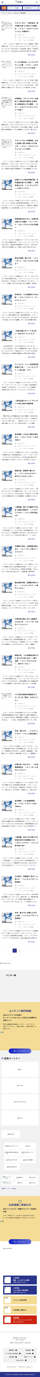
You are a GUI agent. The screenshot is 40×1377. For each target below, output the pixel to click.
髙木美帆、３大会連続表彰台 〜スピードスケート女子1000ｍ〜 (26, 803)
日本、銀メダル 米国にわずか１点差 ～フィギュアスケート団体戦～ (26, 915)
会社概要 (28, 1353)
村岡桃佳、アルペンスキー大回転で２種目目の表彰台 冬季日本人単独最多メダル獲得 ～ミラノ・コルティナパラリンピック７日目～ (26, 104)
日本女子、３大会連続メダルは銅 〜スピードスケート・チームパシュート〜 (26, 297)
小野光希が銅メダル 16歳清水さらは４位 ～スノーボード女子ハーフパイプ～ (26, 622)
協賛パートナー (28, 1357)
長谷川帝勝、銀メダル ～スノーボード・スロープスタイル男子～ (26, 261)
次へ (25, 951)
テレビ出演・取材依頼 (11, 1353)
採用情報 (11, 1357)
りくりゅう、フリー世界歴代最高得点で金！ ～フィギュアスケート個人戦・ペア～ (26, 367)
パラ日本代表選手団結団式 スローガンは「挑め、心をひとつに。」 (26, 697)
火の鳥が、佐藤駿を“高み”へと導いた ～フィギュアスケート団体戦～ (26, 879)
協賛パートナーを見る (9, 1189)
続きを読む (31, 55)
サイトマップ (11, 1367)
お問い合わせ (20, 1360)
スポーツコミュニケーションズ (26, 37)
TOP (4, 8)
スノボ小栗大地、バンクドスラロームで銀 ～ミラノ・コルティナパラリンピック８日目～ (26, 65)
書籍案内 (11, 1350)
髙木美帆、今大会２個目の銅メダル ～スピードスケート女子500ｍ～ (26, 437)
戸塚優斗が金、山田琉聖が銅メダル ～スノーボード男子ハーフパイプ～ (26, 549)
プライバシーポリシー (25, 1367)
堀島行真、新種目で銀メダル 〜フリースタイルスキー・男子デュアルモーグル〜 (26, 473)
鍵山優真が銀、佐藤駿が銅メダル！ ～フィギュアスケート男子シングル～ (26, 585)
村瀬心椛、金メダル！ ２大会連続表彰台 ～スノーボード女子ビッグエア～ (26, 767)
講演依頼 (28, 1350)
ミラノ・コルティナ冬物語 (25, 40)
